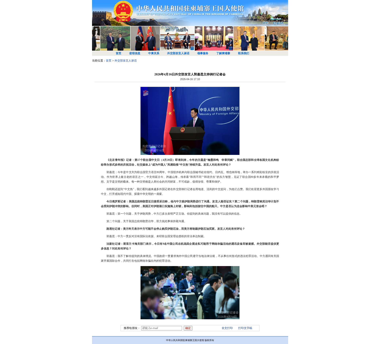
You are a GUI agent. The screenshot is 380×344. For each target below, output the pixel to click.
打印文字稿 (245, 328)
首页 (118, 53)
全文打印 (227, 328)
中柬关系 (153, 53)
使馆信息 (134, 53)
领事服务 (202, 53)
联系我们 (243, 53)
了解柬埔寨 (223, 53)
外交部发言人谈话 (178, 53)
